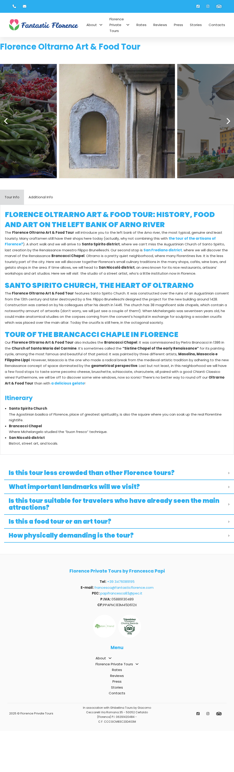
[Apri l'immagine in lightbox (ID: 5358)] (117, 121)
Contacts (217, 24)
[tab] (12, 197)
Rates (141, 24)
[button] (5, 121)
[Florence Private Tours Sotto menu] (128, 25)
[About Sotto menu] (101, 25)
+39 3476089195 (121, 581)
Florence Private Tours (116, 25)
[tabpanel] (117, 330)
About (91, 24)
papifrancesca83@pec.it (121, 593)
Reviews (160, 24)
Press (178, 24)
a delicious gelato (67, 383)
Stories (196, 24)
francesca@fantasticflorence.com (124, 587)
